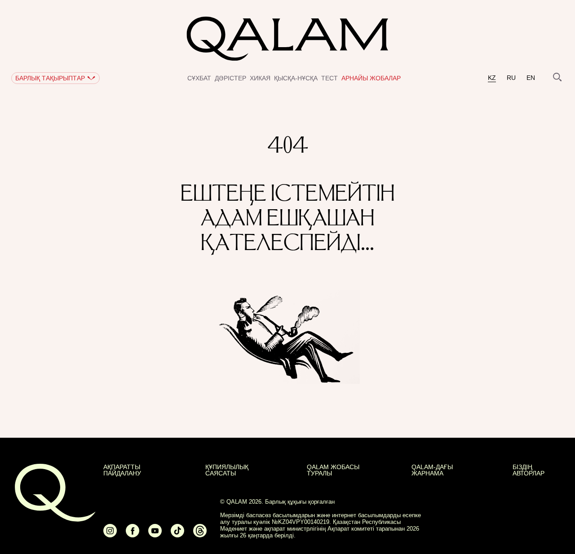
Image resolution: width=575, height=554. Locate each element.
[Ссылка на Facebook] (132, 534)
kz (492, 78)
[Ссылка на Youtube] (155, 534)
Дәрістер (230, 78)
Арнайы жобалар (371, 78)
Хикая (260, 78)
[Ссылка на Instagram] (110, 534)
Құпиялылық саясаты (226, 470)
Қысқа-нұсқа (296, 78)
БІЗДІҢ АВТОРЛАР (528, 470)
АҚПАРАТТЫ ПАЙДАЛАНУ (122, 470)
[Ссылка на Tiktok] (177, 534)
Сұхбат (199, 78)
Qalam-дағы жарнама (432, 470)
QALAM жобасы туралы (333, 470)
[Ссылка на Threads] (200, 534)
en (530, 78)
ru (511, 78)
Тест (329, 78)
